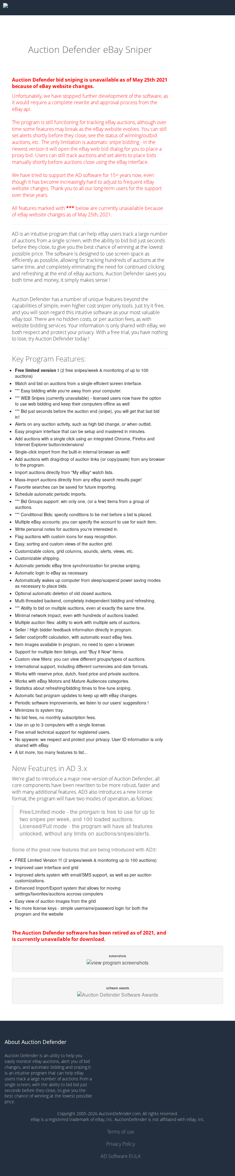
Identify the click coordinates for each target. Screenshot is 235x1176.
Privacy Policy (120, 1144)
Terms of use (120, 1131)
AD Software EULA (121, 1156)
